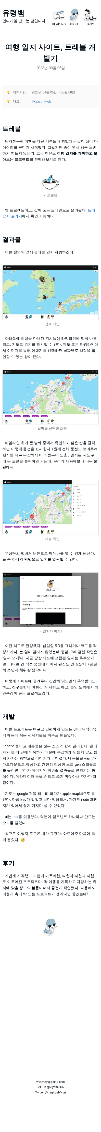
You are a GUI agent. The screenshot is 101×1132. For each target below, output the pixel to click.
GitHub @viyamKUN (50, 1087)
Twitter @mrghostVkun (50, 1092)
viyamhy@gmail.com (50, 1082)
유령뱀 (13, 13)
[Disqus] (50, 997)
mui (16, 817)
